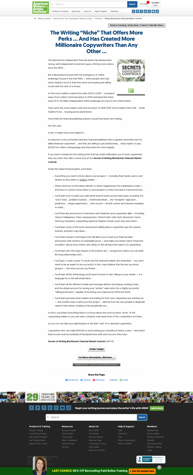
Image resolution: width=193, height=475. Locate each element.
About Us (87, 11)
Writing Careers (44, 18)
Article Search (67, 433)
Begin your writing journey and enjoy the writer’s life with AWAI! (119, 408)
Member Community (155, 437)
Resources (76, 11)
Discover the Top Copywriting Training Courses (73, 18)
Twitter (87, 380)
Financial (98, 18)
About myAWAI (153, 433)
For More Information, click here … (96, 357)
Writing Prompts (68, 443)
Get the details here (143, 471)
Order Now (133, 25)
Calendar (150, 440)
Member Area (152, 430)
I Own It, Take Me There (151, 25)
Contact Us (122, 433)
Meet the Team (95, 440)
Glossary (65, 447)
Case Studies (94, 447)
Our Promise (94, 433)
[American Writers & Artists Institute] (40, 7)
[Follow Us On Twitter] (137, 11)
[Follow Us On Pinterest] (141, 11)
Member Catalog (154, 447)
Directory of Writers (97, 450)
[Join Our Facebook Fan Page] (133, 11)
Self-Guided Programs (38, 437)
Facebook (73, 380)
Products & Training (60, 11)
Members (115, 11)
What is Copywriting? (126, 440)
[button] (144, 4)
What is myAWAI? (125, 443)
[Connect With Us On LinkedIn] (145, 11)
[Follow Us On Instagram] (149, 11)
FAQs (120, 437)
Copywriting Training (37, 433)
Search (132, 4)
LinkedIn (113, 380)
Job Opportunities (154, 443)
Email (125, 380)
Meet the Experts (96, 437)
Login (149, 450)
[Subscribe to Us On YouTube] (153, 11)
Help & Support (101, 11)
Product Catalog (36, 430)
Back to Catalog (118, 25)
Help (120, 430)
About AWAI (94, 430)
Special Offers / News (38, 443)
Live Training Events (37, 440)
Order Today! (96, 349)
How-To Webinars (69, 440)
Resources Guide (69, 430)
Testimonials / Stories (97, 443)
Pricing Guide (67, 437)
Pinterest (100, 380)
